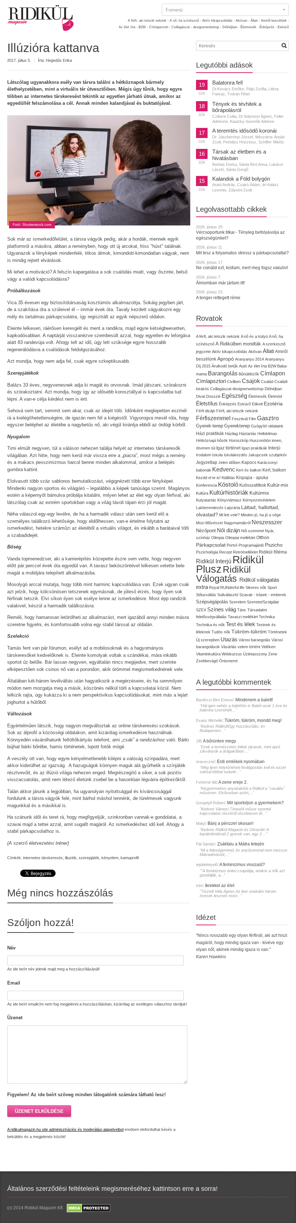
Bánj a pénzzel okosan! (230, 823)
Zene (272, 654)
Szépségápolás (212, 601)
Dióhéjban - (230, 27)
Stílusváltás (206, 595)
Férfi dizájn (205, 411)
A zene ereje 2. (233, 782)
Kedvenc (223, 469)
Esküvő (283, 27)
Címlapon (272, 373)
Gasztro (268, 418)
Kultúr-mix (277, 485)
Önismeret (228, 661)
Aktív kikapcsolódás (229, 351)
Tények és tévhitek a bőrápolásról (236, 107)
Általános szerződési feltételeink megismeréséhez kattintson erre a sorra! (112, 1188)
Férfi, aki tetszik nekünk (237, 411)
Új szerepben (207, 640)
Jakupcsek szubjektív (267, 455)
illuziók (71, 858)
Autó (243, 366)
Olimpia (217, 537)
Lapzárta (232, 507)
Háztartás (247, 433)
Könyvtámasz (229, 500)
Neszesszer (267, 522)
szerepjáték (89, 858)
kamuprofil (130, 858)
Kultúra (202, 493)
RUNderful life (232, 587)
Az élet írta (257, 366)
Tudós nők (221, 632)
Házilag (231, 433)
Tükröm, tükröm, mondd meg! (253, 720)
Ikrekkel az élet (219, 885)
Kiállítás (228, 477)
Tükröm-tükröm (249, 631)
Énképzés (227, 404)
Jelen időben (229, 462)
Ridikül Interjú (213, 561)
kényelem (109, 858)
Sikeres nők (255, 587)
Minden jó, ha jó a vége (261, 515)
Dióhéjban (273, 389)
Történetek (277, 632)
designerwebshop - (207, 27)
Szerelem (237, 602)
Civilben (234, 381)
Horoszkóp (238, 440)
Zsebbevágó (207, 661)
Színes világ (221, 609)
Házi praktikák (210, 433)
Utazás (229, 639)
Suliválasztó (227, 595)
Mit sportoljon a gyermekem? (255, 802)
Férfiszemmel (213, 418)
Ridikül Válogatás (223, 574)
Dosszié (213, 396)
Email (13, 983)
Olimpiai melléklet (240, 537)
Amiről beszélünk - (275, 20)
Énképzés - (268, 27)
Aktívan (255, 351)
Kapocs (249, 462)
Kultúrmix (259, 493)
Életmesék (257, 396)
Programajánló (251, 545)
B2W (272, 366)
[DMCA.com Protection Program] (88, 1207)
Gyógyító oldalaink (267, 426)
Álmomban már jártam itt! (220, 282)
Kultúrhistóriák (228, 492)
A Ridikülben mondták (239, 343)
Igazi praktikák (254, 448)
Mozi (200, 523)
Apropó (225, 359)
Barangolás (223, 373)
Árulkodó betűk (225, 366)
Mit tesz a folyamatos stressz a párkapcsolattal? (242, 252)
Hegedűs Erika (59, 60)
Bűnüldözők (249, 374)
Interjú (274, 447)
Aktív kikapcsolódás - (218, 20)
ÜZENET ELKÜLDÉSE (39, 1111)
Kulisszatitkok (252, 485)
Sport (272, 587)
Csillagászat (220, 389)
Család (267, 381)
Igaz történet (228, 447)
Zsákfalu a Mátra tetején (240, 844)
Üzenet (14, 1017)
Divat (200, 396)
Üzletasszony (255, 654)
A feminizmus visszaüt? (242, 864)
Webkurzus (232, 654)
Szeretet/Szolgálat (263, 602)
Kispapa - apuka (252, 477)
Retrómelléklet (245, 552)
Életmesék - (249, 27)
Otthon (262, 537)
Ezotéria (273, 403)
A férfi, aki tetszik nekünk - (148, 20)
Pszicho (274, 545)
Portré (232, 545)
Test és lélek (240, 624)
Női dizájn (228, 530)
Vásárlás (228, 647)
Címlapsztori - (159, 27)
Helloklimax (267, 433)
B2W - (143, 27)
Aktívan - (242, 20)
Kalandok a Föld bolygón (241, 179)
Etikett (257, 404)
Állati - (255, 20)
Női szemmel (252, 531)
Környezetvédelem (259, 500)
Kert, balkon (274, 470)
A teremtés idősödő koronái (244, 131)
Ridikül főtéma (273, 552)
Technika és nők (210, 625)
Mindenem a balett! (254, 699)
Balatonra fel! (227, 83)
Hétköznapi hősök (212, 440)
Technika (267, 617)
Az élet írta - (128, 27)
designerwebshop (248, 389)
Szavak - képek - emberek (262, 595)
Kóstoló (228, 484)
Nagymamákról (237, 523)
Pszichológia (207, 552)
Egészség (234, 396)
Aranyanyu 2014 (249, 359)
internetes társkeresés (43, 858)
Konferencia (206, 485)
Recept (225, 552)
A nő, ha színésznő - (185, 20)
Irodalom (203, 455)
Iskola (217, 455)
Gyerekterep (237, 426)
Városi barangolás (254, 640)
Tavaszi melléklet (243, 617)
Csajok (251, 381)
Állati (268, 351)
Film (252, 419)
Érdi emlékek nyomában (241, 761)
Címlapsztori (211, 381)
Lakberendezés (209, 507)
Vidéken (268, 647)
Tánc (241, 610)
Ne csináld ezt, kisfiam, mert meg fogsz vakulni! (242, 267)
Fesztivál (240, 419)
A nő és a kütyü (254, 336)
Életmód (275, 396)
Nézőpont (206, 530)
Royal (214, 587)
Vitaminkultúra (208, 654)
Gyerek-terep (209, 426)
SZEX (201, 610)
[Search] (284, 45)
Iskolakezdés (235, 455)
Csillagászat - (181, 27)
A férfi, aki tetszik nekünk (218, 336)
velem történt (249, 647)
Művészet (214, 523)
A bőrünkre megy (219, 741)
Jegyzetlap (206, 462)
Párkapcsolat (211, 545)
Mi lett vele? (229, 515)
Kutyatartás (206, 500)
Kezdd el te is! (208, 477)
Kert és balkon (248, 470)
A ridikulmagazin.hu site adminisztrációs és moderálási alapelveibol (65, 1129)
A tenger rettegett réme (218, 297)
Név (11, 948)
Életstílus (207, 403)
